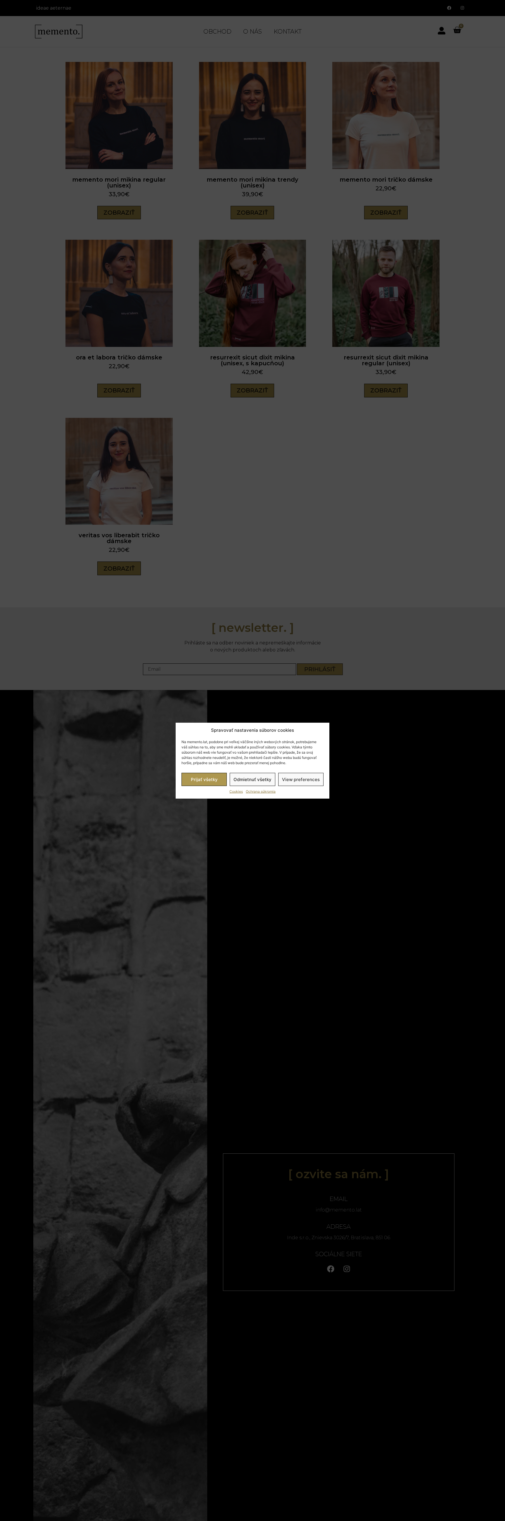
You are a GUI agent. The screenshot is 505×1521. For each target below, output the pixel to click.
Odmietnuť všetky (252, 779)
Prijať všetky (204, 779)
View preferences (301, 779)
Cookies (236, 791)
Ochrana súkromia (261, 791)
